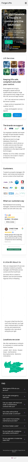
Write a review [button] (10, 222)
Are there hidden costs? (10, 426)
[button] (14, 389)
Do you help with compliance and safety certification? (12, 432)
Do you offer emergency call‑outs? (11, 396)
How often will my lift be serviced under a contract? (11, 413)
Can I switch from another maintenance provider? (11, 420)
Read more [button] (8, 242)
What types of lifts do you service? (11, 389)
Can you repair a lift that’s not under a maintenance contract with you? (12, 404)
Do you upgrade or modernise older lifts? (12, 439)
